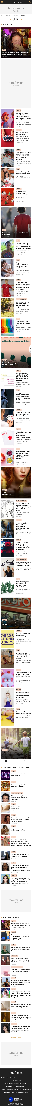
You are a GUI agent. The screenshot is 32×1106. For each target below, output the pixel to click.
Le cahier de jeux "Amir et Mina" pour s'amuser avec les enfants (23, 655)
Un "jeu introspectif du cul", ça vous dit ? (23, 172)
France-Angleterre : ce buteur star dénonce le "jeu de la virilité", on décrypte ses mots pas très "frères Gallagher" (21, 994)
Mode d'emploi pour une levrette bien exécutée (20, 807)
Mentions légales (15, 1080)
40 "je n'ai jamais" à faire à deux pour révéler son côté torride (22, 265)
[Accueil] (16, 2)
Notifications (7, 1092)
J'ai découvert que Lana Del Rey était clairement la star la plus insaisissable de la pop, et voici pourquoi (20, 1029)
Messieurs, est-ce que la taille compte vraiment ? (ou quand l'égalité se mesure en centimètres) (20, 937)
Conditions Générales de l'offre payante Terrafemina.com (15, 1089)
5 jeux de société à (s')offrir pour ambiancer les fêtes (22, 193)
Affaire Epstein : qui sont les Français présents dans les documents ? (19, 797)
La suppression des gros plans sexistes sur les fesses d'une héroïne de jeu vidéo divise (23, 396)
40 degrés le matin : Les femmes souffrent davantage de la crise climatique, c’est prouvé (20, 982)
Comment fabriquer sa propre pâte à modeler (23, 712)
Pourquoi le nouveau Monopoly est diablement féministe (16, 623)
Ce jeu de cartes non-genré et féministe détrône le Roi (23, 414)
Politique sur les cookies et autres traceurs (15, 1083)
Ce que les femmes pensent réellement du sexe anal (19, 829)
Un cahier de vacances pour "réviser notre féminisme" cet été (14, 363)
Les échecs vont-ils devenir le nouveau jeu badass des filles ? (14, 493)
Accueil (2, 15)
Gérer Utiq (14, 1092)
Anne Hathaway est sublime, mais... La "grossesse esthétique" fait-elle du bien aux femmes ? (21, 960)
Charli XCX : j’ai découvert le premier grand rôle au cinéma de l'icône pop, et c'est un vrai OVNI (21, 1017)
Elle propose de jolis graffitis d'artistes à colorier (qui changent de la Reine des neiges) (23, 506)
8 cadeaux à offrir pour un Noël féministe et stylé (22, 134)
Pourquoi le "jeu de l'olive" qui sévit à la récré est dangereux (15, 233)
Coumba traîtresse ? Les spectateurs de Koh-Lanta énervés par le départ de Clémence (23, 245)
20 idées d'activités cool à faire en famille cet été (15, 754)
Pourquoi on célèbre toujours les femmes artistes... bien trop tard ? (20, 949)
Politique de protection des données (15, 1086)
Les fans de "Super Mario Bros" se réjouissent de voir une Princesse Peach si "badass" (23, 116)
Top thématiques (16, 15)
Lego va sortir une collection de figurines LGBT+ (23, 323)
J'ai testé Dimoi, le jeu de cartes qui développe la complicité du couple (23, 434)
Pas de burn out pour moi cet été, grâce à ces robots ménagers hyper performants (21, 1006)
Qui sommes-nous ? (24, 1078)
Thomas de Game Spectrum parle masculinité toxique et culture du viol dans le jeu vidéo (23, 546)
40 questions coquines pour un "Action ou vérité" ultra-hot (20, 855)
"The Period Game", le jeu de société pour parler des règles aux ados (23, 675)
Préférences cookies (23, 1092)
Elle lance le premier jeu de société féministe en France (23, 635)
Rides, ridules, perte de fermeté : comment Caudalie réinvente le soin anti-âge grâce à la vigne (20, 971)
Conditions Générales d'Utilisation (9, 1078)
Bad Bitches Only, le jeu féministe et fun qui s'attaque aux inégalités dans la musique (22, 376)
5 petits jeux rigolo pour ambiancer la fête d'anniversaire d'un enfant (22, 694)
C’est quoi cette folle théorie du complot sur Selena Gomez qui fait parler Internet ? (20, 819)
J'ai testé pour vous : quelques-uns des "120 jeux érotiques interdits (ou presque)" (23, 455)
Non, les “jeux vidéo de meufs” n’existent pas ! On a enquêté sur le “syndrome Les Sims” (15, 53)
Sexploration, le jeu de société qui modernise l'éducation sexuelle (23, 563)
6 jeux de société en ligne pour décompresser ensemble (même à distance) (22, 526)
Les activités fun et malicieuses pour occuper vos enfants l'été (22, 304)
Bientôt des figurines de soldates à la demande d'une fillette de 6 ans (23, 584)
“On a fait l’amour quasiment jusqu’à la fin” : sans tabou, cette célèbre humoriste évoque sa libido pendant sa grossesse (21, 880)
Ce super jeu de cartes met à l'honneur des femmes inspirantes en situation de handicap (23, 155)
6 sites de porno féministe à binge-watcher (19, 774)
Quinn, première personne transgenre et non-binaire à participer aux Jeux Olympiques (23, 285)
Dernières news (8, 15)
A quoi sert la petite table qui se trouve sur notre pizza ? (20, 785)
